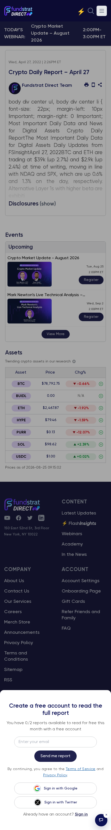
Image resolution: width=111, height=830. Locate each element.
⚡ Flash (79, 523)
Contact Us (16, 591)
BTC (21, 384)
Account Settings (80, 581)
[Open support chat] (101, 820)
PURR (21, 432)
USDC (21, 457)
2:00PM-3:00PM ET (94, 33)
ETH (21, 408)
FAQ (66, 628)
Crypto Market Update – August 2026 (50, 33)
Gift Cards (73, 601)
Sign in (81, 814)
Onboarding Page (81, 591)
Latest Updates (79, 513)
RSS (8, 680)
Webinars (72, 534)
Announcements (21, 632)
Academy (72, 544)
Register (91, 280)
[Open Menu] (102, 11)
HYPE (21, 420)
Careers (13, 612)
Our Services (17, 601)
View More (56, 334)
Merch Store (17, 622)
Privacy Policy (18, 643)
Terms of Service (81, 769)
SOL (21, 444)
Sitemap (13, 669)
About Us (14, 581)
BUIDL (21, 396)
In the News (74, 554)
